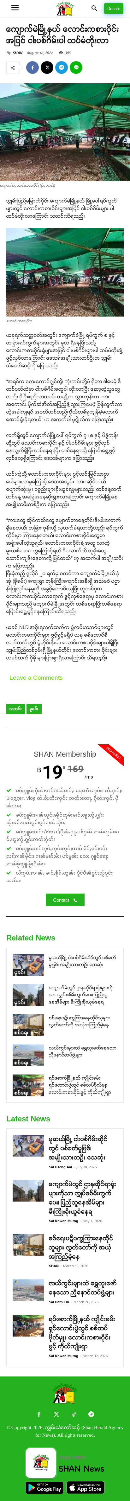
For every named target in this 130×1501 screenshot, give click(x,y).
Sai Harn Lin (59, 1302)
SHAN (17, 52)
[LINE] (76, 67)
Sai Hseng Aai (60, 1167)
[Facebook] (32, 67)
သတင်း (15, 709)
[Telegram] (61, 67)
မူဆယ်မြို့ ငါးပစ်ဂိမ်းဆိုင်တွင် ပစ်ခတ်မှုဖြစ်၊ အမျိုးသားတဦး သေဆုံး (78, 1148)
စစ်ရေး (22, 1032)
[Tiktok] (74, 1415)
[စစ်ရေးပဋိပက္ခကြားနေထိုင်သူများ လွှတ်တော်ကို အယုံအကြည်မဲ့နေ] (28, 1025)
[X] (47, 67)
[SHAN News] (65, 9)
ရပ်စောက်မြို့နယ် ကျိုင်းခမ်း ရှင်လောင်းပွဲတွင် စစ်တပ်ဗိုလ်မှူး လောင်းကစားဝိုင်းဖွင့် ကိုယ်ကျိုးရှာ (80, 1085)
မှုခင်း (34, 709)
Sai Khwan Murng (63, 1221)
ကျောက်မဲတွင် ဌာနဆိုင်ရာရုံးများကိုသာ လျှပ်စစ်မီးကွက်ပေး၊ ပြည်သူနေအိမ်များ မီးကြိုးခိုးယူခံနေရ (81, 994)
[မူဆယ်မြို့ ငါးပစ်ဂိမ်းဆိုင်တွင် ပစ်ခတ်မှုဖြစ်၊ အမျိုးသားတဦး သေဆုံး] (28, 965)
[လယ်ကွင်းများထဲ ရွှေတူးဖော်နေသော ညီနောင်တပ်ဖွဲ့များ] (28, 1055)
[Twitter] (56, 1415)
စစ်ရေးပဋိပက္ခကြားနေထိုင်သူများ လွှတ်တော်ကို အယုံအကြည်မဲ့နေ (81, 1247)
